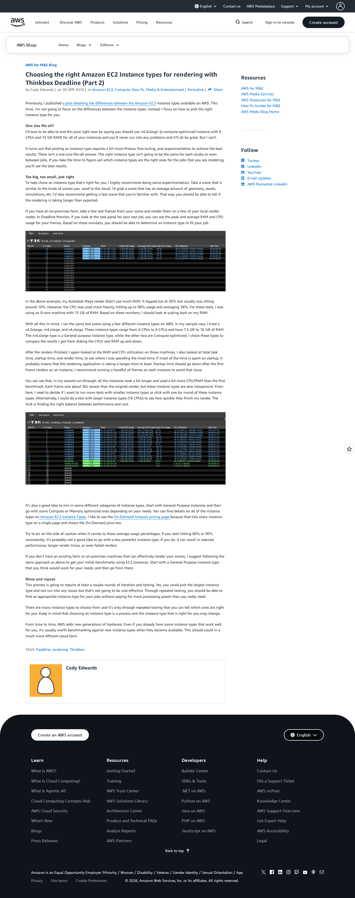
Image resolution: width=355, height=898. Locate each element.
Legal (262, 840)
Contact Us (267, 770)
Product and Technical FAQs (132, 820)
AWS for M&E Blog (41, 65)
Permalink (196, 89)
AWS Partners (119, 840)
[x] (263, 873)
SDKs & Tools (194, 780)
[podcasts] (313, 873)
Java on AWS (193, 810)
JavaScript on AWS (199, 830)
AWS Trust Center (123, 790)
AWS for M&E (252, 88)
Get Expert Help (271, 820)
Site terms (59, 880)
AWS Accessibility (273, 830)
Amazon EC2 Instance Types (62, 516)
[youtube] (305, 873)
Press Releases (44, 840)
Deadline (43, 649)
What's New (41, 820)
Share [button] (218, 89)
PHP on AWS (193, 820)
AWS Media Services (257, 94)
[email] (322, 873)
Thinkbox (77, 649)
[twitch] (297, 873)
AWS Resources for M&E (260, 100)
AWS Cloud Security (49, 810)
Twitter (252, 160)
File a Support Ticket (275, 780)
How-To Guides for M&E (260, 105)
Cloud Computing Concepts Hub (60, 800)
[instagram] (288, 873)
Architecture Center (124, 810)
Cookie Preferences (91, 880)
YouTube (253, 172)
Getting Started (121, 770)
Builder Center (195, 770)
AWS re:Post (268, 790)
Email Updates (258, 178)
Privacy (37, 880)
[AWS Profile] (340, 6)
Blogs (36, 830)
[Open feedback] (349, 449)
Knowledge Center (274, 800)
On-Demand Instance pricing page (142, 516)
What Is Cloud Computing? (55, 780)
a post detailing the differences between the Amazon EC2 (109, 103)
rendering (60, 649)
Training (114, 780)
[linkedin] (280, 873)
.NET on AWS (194, 790)
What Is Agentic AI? (48, 790)
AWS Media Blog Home (260, 111)
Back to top (174, 850)
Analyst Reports (121, 830)
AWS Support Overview (278, 810)
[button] (71, 22)
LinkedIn (253, 166)
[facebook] (272, 873)
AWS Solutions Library (127, 800)
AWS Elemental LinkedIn (266, 184)
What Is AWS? (43, 770)
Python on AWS (196, 800)
